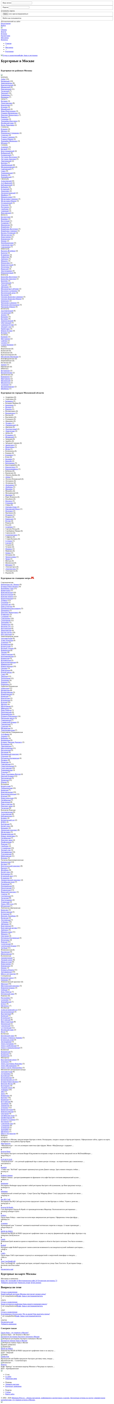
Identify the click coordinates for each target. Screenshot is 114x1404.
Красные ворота (7, 596)
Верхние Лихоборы (8, 916)
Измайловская (6, 694)
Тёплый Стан (6, 327)
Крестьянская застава (9, 928)
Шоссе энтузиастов (8, 974)
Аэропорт (4, 147)
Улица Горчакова (7, 1044)
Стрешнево (5, 1125)
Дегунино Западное (8, 159)
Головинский (6, 155)
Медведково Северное (9, 199)
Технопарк (5, 680)
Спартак (4, 894)
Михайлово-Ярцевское (9, 357)
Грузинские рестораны (47, 1281)
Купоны (4, 34)
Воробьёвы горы (7, 588)
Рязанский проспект (8, 892)
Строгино (4, 135)
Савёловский (6, 169)
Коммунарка (5, 590)
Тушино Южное (7, 139)
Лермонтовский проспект (10, 880)
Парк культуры (6, 606)
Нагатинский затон (8, 293)
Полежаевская (6, 886)
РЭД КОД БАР (6, 1159)
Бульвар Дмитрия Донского (11, 742)
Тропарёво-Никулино (9, 121)
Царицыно (5, 301)
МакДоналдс (6, 1143)
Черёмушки (5, 329)
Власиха (8, 409)
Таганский (5, 91)
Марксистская (6, 962)
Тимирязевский (7, 173)
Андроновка (5, 1074)
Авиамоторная (6, 958)
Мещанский (5, 87)
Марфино (4, 195)
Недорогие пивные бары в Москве (14, 1341)
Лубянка (4, 600)
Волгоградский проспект (10, 866)
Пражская (4, 762)
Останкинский (6, 203)
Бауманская (5, 690)
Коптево (4, 163)
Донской (4, 285)
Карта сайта (9, 1394)
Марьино (4, 261)
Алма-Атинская (7, 640)
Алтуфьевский (6, 183)
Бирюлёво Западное (8, 279)
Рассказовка (5, 998)
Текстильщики (6, 271)
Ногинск (8, 501)
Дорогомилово (6, 103)
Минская (4, 984)
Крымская (5, 1100)
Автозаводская (6, 638)
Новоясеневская (7, 834)
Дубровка (4, 922)
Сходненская (6, 896)
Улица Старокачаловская (10, 1048)
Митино (4, 131)
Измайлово (5, 227)
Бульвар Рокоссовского (9, 586)
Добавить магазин (12, 1384)
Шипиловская (6, 954)
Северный (5, 211)
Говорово (4, 980)
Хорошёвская (6, 1002)
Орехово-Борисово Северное (12, 297)
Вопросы (4, 40)
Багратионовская (7, 1012)
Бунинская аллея (7, 1040)
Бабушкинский (6, 185)
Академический (7, 311)
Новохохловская (7, 1112)
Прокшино (5, 610)
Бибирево (4, 187)
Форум (3, 32)
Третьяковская (6, 852)
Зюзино (4, 315)
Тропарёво (5, 622)
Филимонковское (7, 387)
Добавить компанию (8, 1324)
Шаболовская (6, 856)
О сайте (8, 1376)
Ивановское (5, 225)
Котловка (4, 319)
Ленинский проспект (9, 830)
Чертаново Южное (8, 307)
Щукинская (5, 906)
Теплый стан (6, 850)
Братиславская (6, 912)
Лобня (7, 477)
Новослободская (7, 798)
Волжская (4, 918)
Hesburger (4, 1183)
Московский (5, 381)
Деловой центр (6, 960)
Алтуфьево (5, 734)
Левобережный (6, 165)
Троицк (4, 365)
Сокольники (5, 247)
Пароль (5, 7)
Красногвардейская (8, 662)
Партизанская (6, 712)
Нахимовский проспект (10, 754)
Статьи (8, 1392)
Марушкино (5, 379)
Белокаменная (6, 1078)
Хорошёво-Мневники (9, 141)
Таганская (5, 808)
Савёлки (4, 341)
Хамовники (5, 95)
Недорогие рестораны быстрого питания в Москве (20, 1337)
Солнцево (4, 119)
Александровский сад (9, 1010)
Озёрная (4, 990)
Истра (7, 449)
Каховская (5, 1054)
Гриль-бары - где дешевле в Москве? (15, 1333)
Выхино (4, 868)
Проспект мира (6, 806)
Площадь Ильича (7, 970)
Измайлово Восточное (9, 229)
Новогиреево (6, 237)
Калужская (5, 824)
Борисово (4, 910)
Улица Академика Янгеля (10, 774)
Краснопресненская (8, 794)
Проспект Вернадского (9, 115)
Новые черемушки (8, 836)
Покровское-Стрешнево (10, 133)
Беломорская (6, 644)
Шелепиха (5, 1006)
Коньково (4, 317)
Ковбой (4, 1167)
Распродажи (5, 36)
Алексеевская (6, 814)
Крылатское (5, 105)
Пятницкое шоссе (7, 718)
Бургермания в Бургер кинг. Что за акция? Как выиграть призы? (25, 1314)
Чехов (7, 559)
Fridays (3, 1215)
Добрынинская (6, 788)
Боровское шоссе (7, 978)
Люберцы (9, 487)
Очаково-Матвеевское (9, 113)
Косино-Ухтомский (8, 233)
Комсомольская (7, 592)
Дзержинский (10, 425)
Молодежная (6, 706)
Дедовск (8, 423)
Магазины (5, 38)
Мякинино (5, 708)
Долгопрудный (11, 429)
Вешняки (4, 219)
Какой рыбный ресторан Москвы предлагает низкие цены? (23, 1294)
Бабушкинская (6, 816)
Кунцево (4, 107)
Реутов (8, 521)
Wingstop (4, 1191)
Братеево (4, 281)
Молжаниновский (8, 167)
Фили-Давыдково (7, 125)
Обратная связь (11, 1378)
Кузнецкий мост (7, 876)
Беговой (4, 149)
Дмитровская (6, 746)
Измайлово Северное (9, 231)
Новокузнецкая (7, 666)
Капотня (4, 253)
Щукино (4, 143)
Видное (8, 407)
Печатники (5, 267)
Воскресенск (10, 413)
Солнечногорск (11, 535)
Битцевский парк (7, 1036)
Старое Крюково (7, 345)
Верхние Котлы (7, 1084)
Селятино (9, 527)
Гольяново (5, 223)
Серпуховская (6, 768)
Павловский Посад (12, 509)
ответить (39, 1296)
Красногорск (10, 467)
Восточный (5, 221)
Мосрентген (5, 383)
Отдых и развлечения (11, 55)
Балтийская (5, 1076)
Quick (3, 1239)
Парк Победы (6, 710)
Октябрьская (5, 800)
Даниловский (6, 283)
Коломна (8, 459)
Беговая (4, 864)
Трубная (4, 948)
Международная (7, 1022)
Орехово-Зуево (11, 507)
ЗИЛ (2, 1092)
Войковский (5, 153)
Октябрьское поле (7, 882)
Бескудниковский (7, 151)
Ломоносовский (7, 321)
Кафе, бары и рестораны (28, 55)
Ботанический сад (8, 820)
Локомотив (5, 1106)
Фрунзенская (6, 628)
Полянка (4, 760)
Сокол (3, 171)
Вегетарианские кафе (28, 1281)
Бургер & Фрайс (7, 1207)
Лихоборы (5, 1104)
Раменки (4, 117)
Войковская (5, 650)
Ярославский (6, 213)
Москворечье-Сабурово (10, 289)
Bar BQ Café (5, 1199)
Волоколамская (6, 692)
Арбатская (5, 688)
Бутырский (5, 189)
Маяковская (5, 664)
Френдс (4, 1365)
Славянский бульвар (8, 722)
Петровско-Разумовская (10, 758)
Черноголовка (10, 557)
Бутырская (5, 914)
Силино (4, 343)
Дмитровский (6, 161)
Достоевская (5, 920)
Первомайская (6, 714)
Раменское (9, 519)
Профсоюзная (6, 842)
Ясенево (4, 333)
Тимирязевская (6, 770)
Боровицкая (5, 740)
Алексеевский (6, 181)
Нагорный (5, 295)
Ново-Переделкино (8, 111)
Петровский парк (7, 994)
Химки (8, 553)
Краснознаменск (11, 469)
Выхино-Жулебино (8, 251)
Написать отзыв (24, 1283)
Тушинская (5, 902)
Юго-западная (6, 634)
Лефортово (5, 257)
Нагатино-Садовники (9, 291)
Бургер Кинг (6, 1151)
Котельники (9, 463)
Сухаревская (5, 848)
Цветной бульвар (7, 776)
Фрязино (8, 549)
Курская (4, 702)
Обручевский (6, 323)
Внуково (4, 101)
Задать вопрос (36, 1283)
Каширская (5, 658)
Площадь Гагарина (8, 1119)
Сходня (8, 543)
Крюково (4, 337)
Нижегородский (7, 265)
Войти (3, 25)
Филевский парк (7, 1030)
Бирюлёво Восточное (9, 277)
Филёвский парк (7, 123)
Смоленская (5, 724)
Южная (3, 782)
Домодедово (10, 431)
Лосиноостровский (8, 193)
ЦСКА (3, 1004)
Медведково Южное (8, 201)
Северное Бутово (7, 325)
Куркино (4, 129)
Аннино (4, 736)
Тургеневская (6, 854)
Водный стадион (7, 648)
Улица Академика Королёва (11, 1064)
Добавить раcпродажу (9, 1283)
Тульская (4, 772)
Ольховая (4, 602)
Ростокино (5, 207)
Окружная (5, 936)
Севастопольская (7, 766)
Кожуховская (6, 926)
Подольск (9, 511)
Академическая (7, 812)
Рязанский (5, 269)
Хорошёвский (6, 177)
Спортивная (5, 620)
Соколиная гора (7, 245)
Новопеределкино (8, 988)
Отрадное (4, 205)
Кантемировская (7, 656)
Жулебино (5, 870)
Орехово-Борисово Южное (11, 299)
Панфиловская (6, 1117)
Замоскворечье (6, 83)
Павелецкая (5, 670)
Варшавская (5, 1052)
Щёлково (8, 565)
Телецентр (5, 1062)
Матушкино (5, 339)
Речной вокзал (6, 672)
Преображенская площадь (11, 608)
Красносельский (7, 85)
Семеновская (6, 720)
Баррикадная (6, 862)
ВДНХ (3, 822)
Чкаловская (5, 952)
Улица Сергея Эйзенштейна (11, 1068)
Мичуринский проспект (10, 986)
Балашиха (9, 401)
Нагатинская (6, 750)
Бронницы (9, 405)
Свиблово (4, 209)
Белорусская (5, 646)
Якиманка (5, 97)
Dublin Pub (5, 1357)
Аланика (4, 1223)
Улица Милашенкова (9, 1066)
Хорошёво (5, 1129)
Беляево (4, 818)
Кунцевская (5, 700)
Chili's (3, 1253)
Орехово (4, 668)
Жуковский (9, 437)
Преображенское (7, 243)
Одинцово (9, 503)
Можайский (5, 109)
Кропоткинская (7, 598)
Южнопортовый (7, 273)
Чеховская (5, 780)
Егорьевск (9, 435)
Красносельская (7, 594)
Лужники (4, 1108)
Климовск (9, 455)
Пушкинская (6, 890)
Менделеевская (6, 748)
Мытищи (8, 495)
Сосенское (5, 385)
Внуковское (5, 371)
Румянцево (5, 614)
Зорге (3, 1094)
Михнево (8, 489)
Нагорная (4, 752)
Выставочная (6, 1014)
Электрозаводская (8, 730)
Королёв (8, 461)
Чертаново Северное (9, 303)
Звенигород (9, 445)
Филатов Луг (6, 626)
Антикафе (13, 1281)
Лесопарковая (6, 1042)
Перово (4, 241)
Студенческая (6, 1028)
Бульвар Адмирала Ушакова (11, 1038)
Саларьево (5, 616)
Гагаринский (6, 313)
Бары (4, 1281)
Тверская (4, 676)
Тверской (4, 93)
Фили (3, 1032)
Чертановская (6, 778)
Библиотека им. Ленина (10, 584)
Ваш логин (7, 3)
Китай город (5, 826)
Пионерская (5, 1024)
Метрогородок (6, 235)
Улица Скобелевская (8, 1046)
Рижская (4, 844)
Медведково (5, 832)
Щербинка (5, 389)
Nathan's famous (7, 1175)
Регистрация (5, 23)
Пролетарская (6, 888)
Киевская (4, 696)
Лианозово (5, 191)
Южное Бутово (6, 331)
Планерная (5, 884)
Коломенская (6, 660)
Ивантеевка (9, 447)
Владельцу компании (13, 1386)
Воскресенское (6, 373)
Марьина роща (6, 197)
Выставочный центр (8, 1060)
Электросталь (10, 569)
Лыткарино (9, 485)
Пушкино (9, 515)
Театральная (5, 678)
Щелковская (5, 728)
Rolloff (3, 1245)
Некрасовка (5, 263)
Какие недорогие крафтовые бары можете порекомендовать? (24, 1304)
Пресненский (6, 89)
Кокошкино (5, 377)
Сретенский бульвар (8, 946)
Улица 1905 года (7, 904)
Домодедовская (7, 654)
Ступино (8, 541)
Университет (6, 624)
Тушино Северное (8, 137)
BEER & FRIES (7, 1231)
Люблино (4, 259)
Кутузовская (5, 1020)
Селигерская (5, 944)
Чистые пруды (6, 632)
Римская (4, 942)
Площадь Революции (9, 716)
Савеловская (5, 764)
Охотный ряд (6, 604)
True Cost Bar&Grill (8, 1261)
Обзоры (4, 30)
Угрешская (5, 1127)
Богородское (5, 217)
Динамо (4, 652)
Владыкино (5, 744)
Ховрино (4, 175)
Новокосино (5, 239)
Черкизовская (6, 630)
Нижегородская (7, 1110)
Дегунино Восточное (9, 157)
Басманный (5, 81)
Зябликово (5, 287)
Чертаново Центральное (10, 305)
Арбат (3, 79)
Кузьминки (5, 255)
